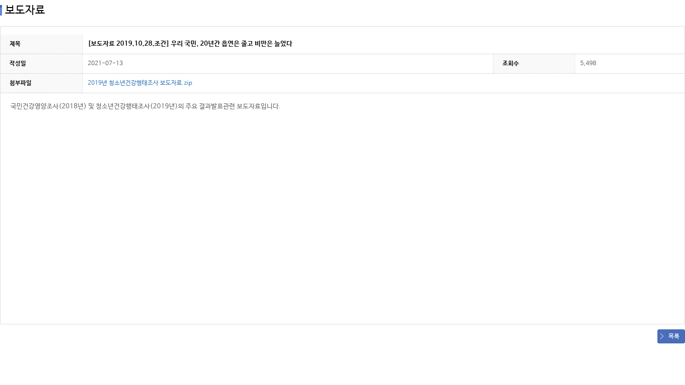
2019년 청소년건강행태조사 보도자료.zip (140, 83)
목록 (673, 336)
